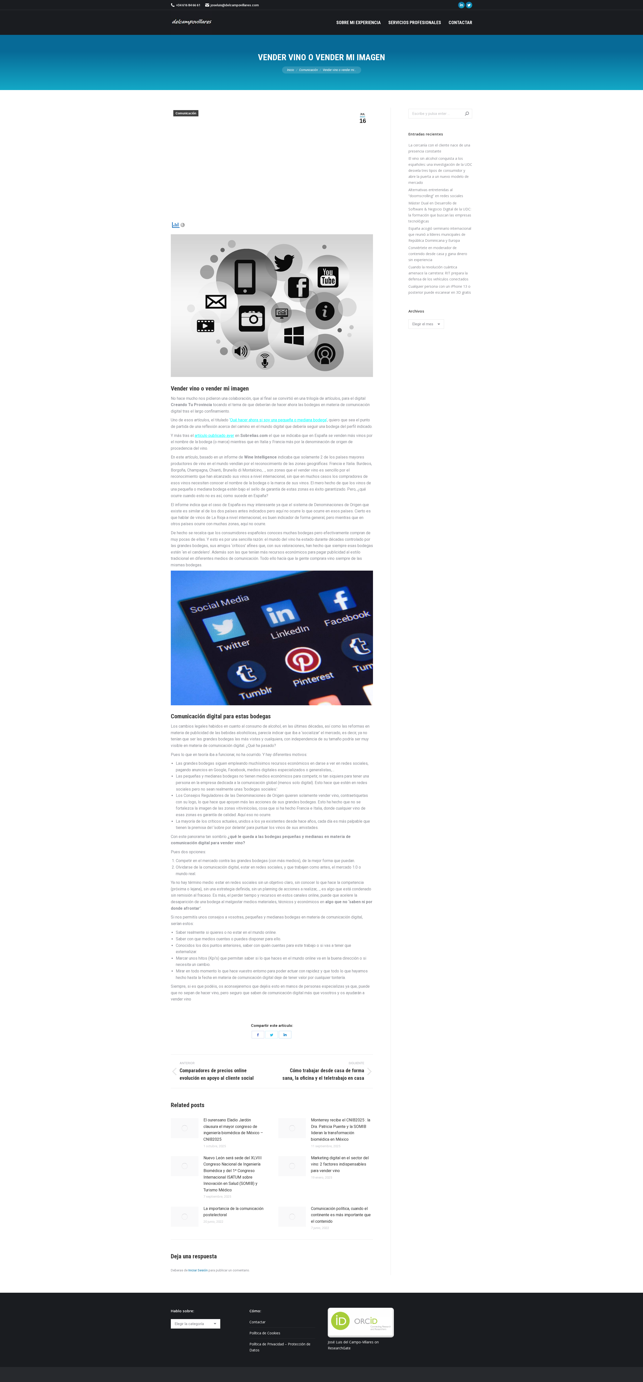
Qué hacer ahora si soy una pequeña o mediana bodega (278, 420)
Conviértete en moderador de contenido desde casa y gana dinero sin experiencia (437, 253)
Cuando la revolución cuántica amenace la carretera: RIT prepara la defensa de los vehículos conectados (438, 273)
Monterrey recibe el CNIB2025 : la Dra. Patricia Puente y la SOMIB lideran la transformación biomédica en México (340, 1130)
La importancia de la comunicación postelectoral (233, 1211)
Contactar (257, 1322)
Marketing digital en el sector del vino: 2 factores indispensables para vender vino (340, 1164)
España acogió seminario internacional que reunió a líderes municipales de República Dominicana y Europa (439, 234)
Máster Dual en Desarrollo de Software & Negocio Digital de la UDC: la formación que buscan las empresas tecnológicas (439, 212)
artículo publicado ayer (214, 435)
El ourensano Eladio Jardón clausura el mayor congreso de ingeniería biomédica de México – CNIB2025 (233, 1130)
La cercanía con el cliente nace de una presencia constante (439, 148)
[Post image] (184, 1128)
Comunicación (186, 113)
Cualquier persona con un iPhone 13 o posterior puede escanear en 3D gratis (439, 289)
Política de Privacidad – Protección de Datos (279, 1347)
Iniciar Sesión (198, 1270)
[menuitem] (358, 22)
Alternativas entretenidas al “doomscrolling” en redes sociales (435, 192)
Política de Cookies (264, 1333)
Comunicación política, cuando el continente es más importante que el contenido (341, 1215)
